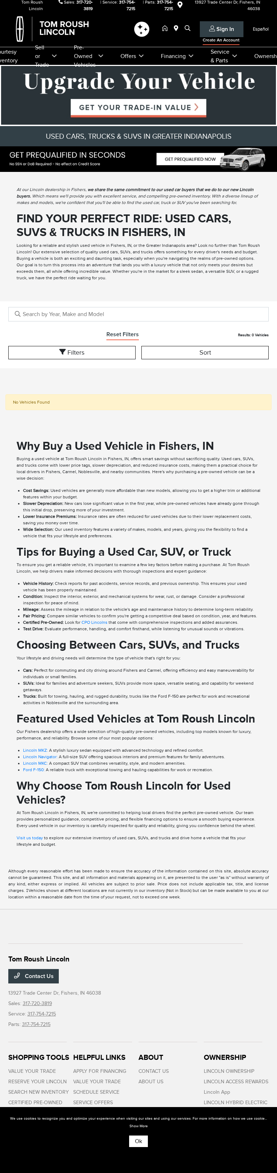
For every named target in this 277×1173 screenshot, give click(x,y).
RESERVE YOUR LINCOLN (37, 1081)
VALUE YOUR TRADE (32, 1071)
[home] (166, 29)
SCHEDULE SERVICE (96, 1092)
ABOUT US (150, 1081)
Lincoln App (217, 1092)
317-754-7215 (41, 1014)
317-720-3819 (37, 1003)
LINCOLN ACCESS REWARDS (236, 1081)
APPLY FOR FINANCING (99, 1071)
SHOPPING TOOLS (38, 1057)
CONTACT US (153, 1071)
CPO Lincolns (94, 622)
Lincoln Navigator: (40, 756)
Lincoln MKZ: (35, 750)
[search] (187, 29)
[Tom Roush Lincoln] (70, 28)
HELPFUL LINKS (99, 1057)
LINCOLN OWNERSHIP (229, 1071)
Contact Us (38, 976)
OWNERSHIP (225, 1057)
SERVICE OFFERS (93, 1102)
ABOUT (150, 1057)
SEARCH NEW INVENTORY (38, 1092)
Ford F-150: (34, 769)
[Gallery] (138, 159)
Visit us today (30, 837)
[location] (180, 6)
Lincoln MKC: (35, 763)
